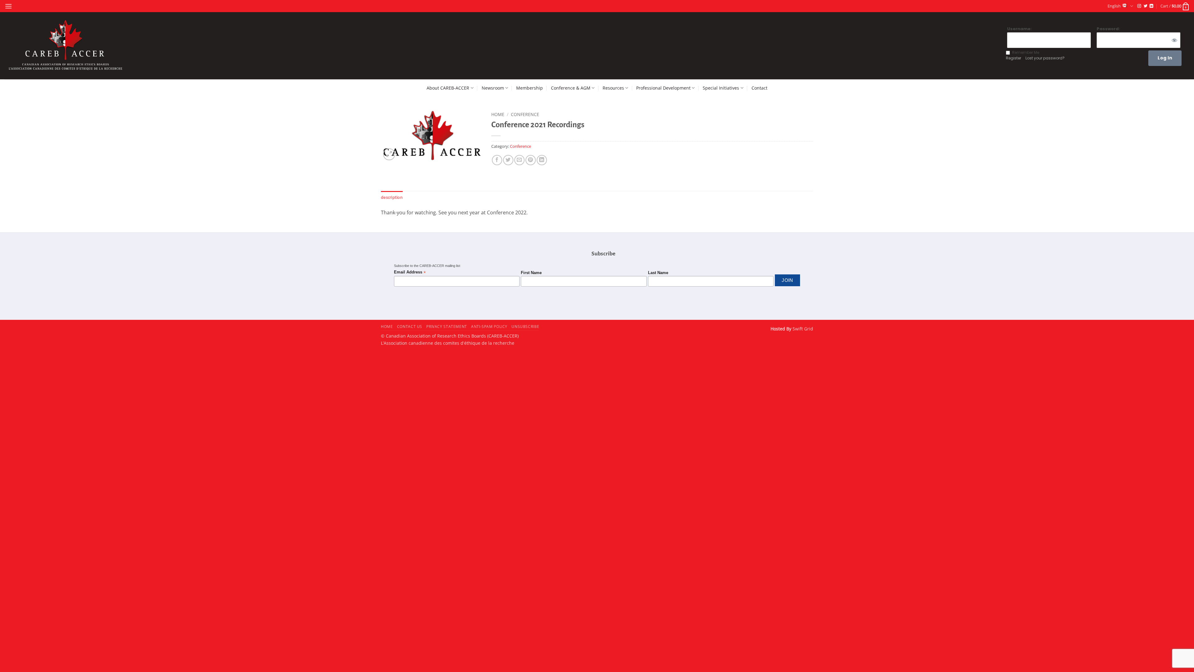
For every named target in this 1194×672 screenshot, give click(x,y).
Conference (525, 114)
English (1114, 6)
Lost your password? (1045, 58)
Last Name (658, 273)
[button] (8, 6)
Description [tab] (392, 197)
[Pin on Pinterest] (530, 160)
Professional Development (663, 88)
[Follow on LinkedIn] (1151, 6)
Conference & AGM (570, 88)
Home (497, 114)
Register (1013, 58)
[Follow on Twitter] (1145, 6)
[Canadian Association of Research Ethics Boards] (66, 46)
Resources (613, 88)
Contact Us (409, 326)
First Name (531, 273)
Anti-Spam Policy (489, 326)
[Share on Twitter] (508, 160)
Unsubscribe (525, 326)
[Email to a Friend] (519, 160)
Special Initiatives (721, 88)
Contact (759, 88)
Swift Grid (802, 329)
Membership (529, 88)
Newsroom (493, 88)
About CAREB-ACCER (448, 88)
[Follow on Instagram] (1139, 6)
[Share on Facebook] (497, 160)
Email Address (410, 272)
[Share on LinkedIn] (542, 160)
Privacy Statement (446, 326)
